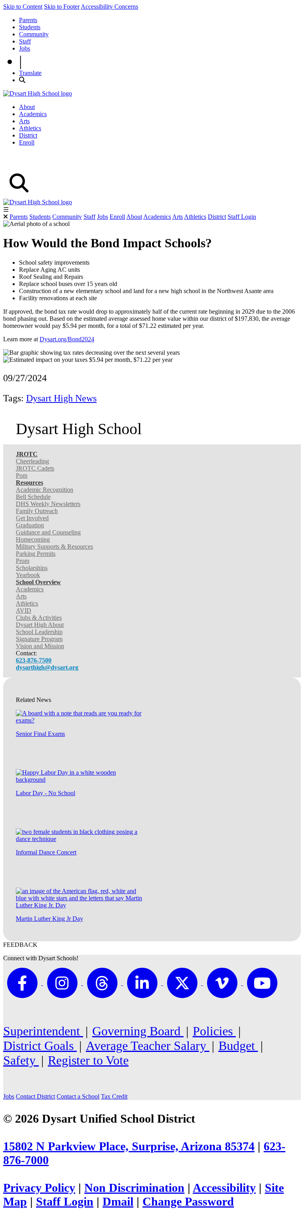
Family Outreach (37, 511)
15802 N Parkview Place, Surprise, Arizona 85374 (129, 1146)
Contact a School (78, 1096)
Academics (33, 114)
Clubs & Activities (39, 617)
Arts (24, 121)
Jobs (24, 48)
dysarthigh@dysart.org (47, 667)
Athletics (30, 128)
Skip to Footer (62, 6)
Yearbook (28, 575)
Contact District (35, 1096)
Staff (25, 41)
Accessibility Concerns (109, 6)
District (28, 135)
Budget (238, 1046)
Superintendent (43, 1031)
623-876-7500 (33, 660)
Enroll (26, 142)
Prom (22, 560)
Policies (214, 1031)
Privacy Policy (39, 1188)
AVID (23, 610)
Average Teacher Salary (147, 1046)
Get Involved (32, 518)
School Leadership (39, 631)
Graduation (30, 525)
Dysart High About (40, 624)
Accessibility (224, 1188)
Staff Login (242, 216)
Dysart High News (61, 398)
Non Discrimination (134, 1188)
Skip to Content (22, 6)
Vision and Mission (40, 646)
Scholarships (32, 567)
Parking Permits (35, 553)
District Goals (40, 1046)
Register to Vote (88, 1060)
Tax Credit (114, 1096)
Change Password (188, 1201)
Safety (21, 1060)
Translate (30, 73)
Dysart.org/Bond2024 (67, 339)
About (27, 106)
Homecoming (33, 539)
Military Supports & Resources (54, 546)
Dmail (118, 1201)
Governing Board (138, 1031)
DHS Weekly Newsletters (48, 503)
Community (34, 34)
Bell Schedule (33, 496)
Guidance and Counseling (48, 532)
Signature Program (39, 639)
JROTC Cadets (35, 468)
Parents (28, 20)
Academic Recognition (44, 489)
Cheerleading (32, 461)
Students (29, 27)
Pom (21, 475)
